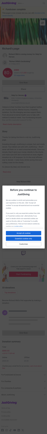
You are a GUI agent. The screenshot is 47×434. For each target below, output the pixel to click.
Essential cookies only (23, 239)
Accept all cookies (23, 233)
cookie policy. (18, 226)
